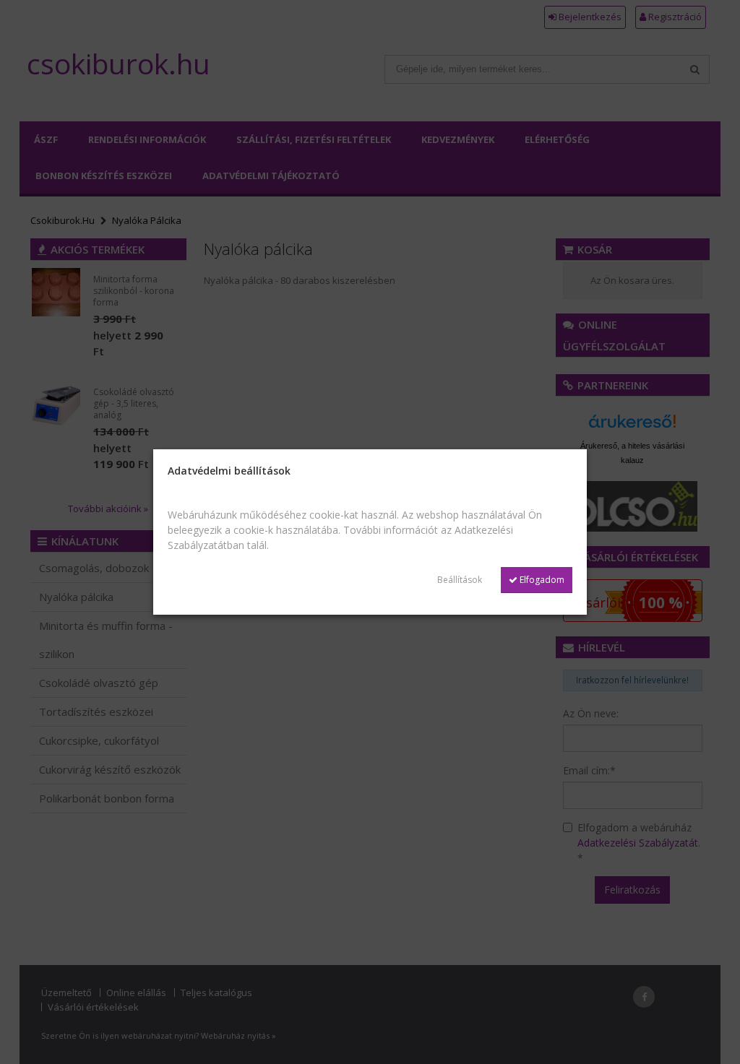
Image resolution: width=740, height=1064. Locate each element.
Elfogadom (540, 580)
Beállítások (459, 580)
